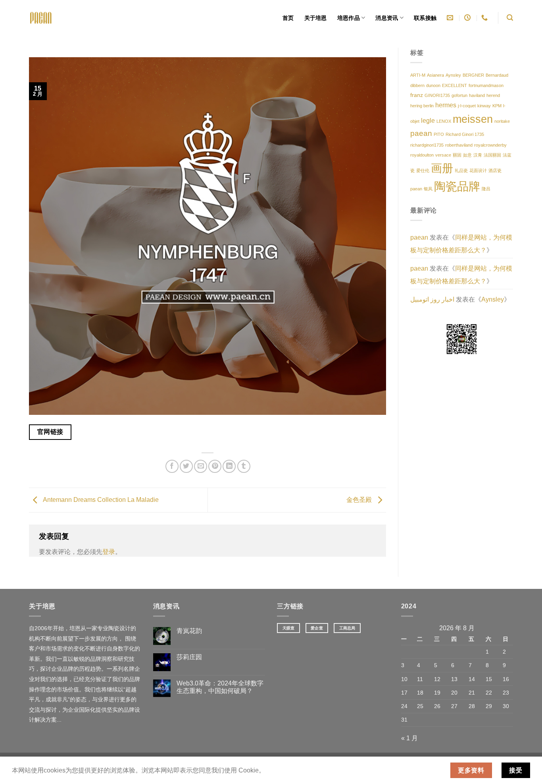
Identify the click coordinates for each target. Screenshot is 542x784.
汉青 (477, 155)
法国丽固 (492, 155)
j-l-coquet (467, 105)
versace (443, 155)
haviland (477, 95)
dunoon (433, 85)
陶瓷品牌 (457, 186)
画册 (442, 168)
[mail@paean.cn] (451, 17)
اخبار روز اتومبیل (432, 299)
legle (428, 120)
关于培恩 (315, 18)
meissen (473, 119)
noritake (502, 121)
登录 (108, 551)
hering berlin (422, 105)
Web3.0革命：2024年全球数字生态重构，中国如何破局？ (220, 687)
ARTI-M (417, 75)
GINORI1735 (437, 95)
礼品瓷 (461, 170)
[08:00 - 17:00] (468, 17)
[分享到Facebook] (172, 466)
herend (493, 95)
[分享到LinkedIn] (229, 466)
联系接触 (425, 18)
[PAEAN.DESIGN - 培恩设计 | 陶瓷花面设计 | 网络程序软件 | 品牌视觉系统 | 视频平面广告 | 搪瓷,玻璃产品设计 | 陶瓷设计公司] (41, 18)
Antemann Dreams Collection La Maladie (100, 499)
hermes (445, 105)
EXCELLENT (454, 85)
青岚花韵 (189, 630)
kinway (484, 105)
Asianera (435, 75)
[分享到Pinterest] (214, 466)
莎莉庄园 (189, 657)
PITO (439, 134)
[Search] (510, 17)
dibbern (417, 85)
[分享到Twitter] (186, 466)
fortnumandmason (486, 85)
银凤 (428, 188)
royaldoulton (422, 155)
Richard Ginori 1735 (465, 134)
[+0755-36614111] (485, 17)
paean (421, 133)
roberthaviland (459, 145)
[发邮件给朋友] (200, 466)
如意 (467, 155)
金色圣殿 (359, 499)
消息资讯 (386, 18)
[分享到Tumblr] (243, 466)
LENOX (443, 121)
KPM (497, 105)
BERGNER (473, 75)
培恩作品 (348, 18)
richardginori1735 (427, 145)
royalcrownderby (490, 145)
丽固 (457, 155)
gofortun (459, 95)
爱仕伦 (422, 170)
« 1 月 (409, 738)
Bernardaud (497, 75)
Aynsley (453, 75)
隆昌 (486, 188)
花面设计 (478, 170)
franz (416, 95)
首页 (288, 18)
